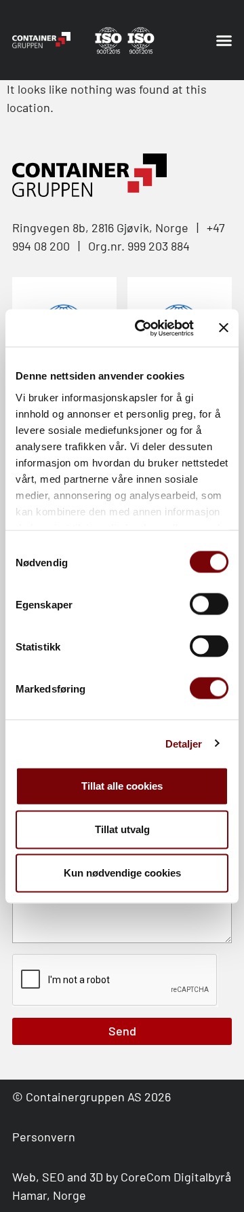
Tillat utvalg (122, 829)
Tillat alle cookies (122, 786)
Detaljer (184, 743)
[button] (224, 40)
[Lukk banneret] (223, 328)
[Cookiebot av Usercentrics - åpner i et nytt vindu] (143, 328)
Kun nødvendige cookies (122, 873)
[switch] (209, 604)
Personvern (43, 1136)
